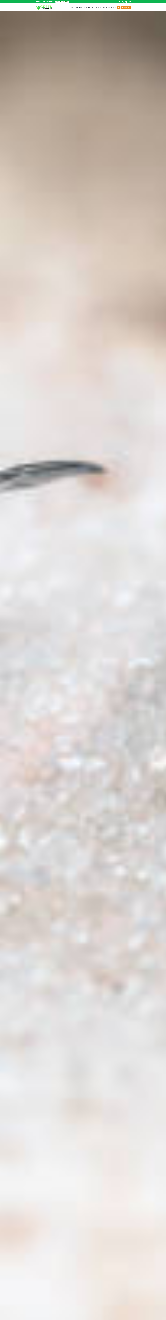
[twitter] (123, 2)
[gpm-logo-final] (44, 5)
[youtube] (130, 2)
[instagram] (126, 2)
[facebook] (119, 2)
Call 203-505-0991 (62, 2)
